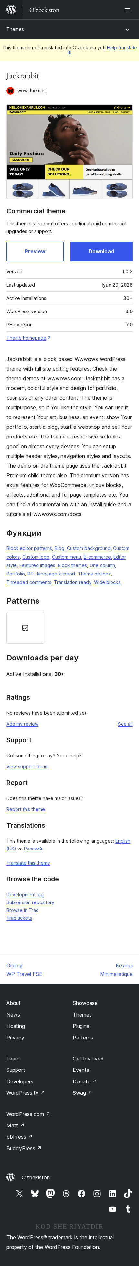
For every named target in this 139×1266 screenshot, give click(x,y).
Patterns (83, 1037)
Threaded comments (28, 582)
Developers (19, 1081)
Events (81, 1070)
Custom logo (35, 557)
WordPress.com (28, 1114)
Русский (33, 848)
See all (125, 724)
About (13, 1003)
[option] (25, 627)
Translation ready (72, 582)
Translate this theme (28, 863)
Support (15, 1070)
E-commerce (97, 557)
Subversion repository (30, 902)
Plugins (81, 1026)
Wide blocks (107, 582)
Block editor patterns (29, 548)
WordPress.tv (25, 1093)
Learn (13, 1058)
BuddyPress (24, 1148)
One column (102, 565)
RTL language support (51, 573)
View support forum (27, 766)
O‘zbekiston (36, 1177)
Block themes (72, 565)
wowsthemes (31, 90)
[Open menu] (128, 9)
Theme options (94, 573)
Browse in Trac (22, 910)
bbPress (19, 1137)
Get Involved (88, 1058)
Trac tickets (19, 918)
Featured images (37, 565)
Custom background (89, 548)
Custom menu (66, 557)
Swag (82, 1093)
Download (101, 251)
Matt (15, 1125)
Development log (25, 894)
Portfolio (15, 573)
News (13, 1014)
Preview (35, 251)
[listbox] (69, 627)
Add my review (22, 724)
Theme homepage (26, 338)
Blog (59, 548)
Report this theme (25, 809)
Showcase (85, 1003)
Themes (15, 29)
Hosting (15, 1026)
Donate (85, 1081)
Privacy (15, 1037)
